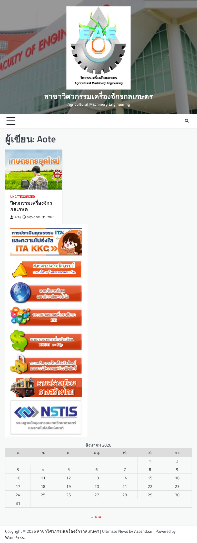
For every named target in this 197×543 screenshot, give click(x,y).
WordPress (14, 537)
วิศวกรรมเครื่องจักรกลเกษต (31, 206)
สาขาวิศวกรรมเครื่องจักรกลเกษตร (98, 96)
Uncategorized (22, 197)
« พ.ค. (96, 517)
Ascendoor (143, 531)
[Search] (187, 121)
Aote (17, 217)
